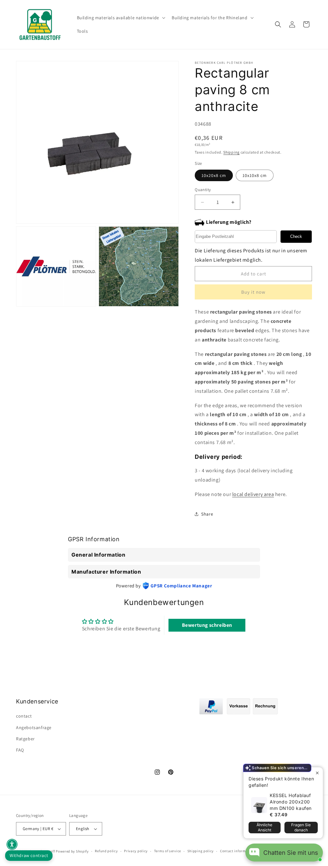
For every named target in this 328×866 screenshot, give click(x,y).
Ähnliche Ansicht (264, 827)
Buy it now (253, 292)
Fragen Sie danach (301, 827)
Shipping (231, 152)
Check (296, 236)
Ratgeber (25, 739)
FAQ (20, 750)
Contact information (237, 851)
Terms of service (167, 851)
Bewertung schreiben (207, 625)
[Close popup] (317, 773)
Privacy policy (136, 851)
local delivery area (253, 494)
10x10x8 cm (254, 175)
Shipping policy (200, 851)
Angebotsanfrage (34, 727)
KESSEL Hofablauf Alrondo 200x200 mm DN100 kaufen (291, 802)
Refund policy (106, 851)
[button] (120, 17)
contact (24, 716)
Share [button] (207, 514)
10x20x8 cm (213, 175)
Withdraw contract (29, 855)
